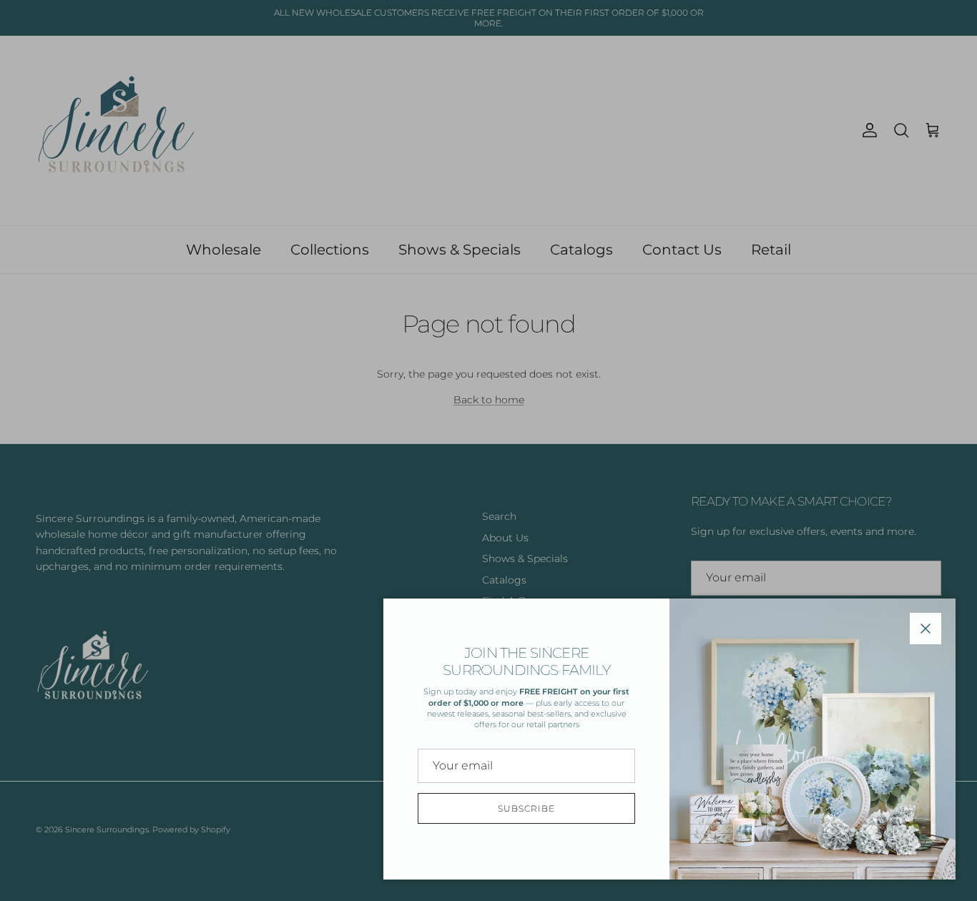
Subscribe (526, 808)
